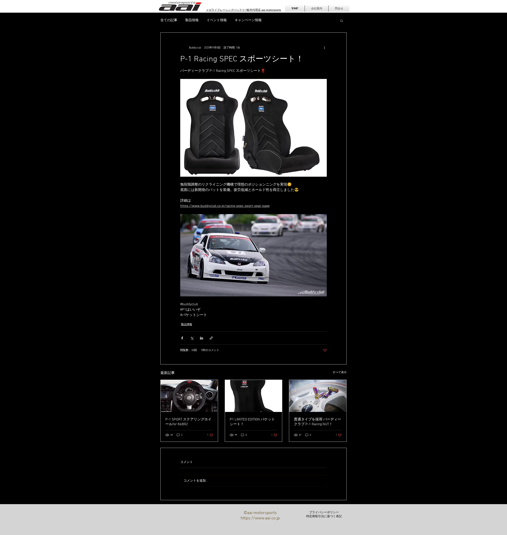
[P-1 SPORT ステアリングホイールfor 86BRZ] (189, 396)
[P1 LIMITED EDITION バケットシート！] (253, 396)
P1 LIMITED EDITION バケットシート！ (252, 421)
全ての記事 (168, 20)
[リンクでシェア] (211, 338)
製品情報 (192, 20)
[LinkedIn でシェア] (201, 338)
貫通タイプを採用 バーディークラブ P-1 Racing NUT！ (317, 421)
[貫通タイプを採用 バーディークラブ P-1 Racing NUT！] (317, 396)
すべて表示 (340, 372)
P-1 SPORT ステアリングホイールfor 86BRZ (188, 421)
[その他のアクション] (324, 47)
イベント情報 (217, 20)
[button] (341, 20)
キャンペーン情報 (248, 20)
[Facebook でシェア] (182, 338)
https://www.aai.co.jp (260, 518)
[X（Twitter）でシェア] (192, 338)
